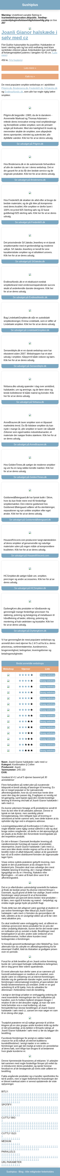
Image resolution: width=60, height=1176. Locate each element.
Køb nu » (30, 76)
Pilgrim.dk (6, 88)
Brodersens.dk (20, 88)
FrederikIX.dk (36, 88)
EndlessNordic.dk (14, 91)
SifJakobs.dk (50, 88)
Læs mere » (30, 68)
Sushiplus (30, 5)
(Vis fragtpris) (16, 60)
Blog (21, 1171)
